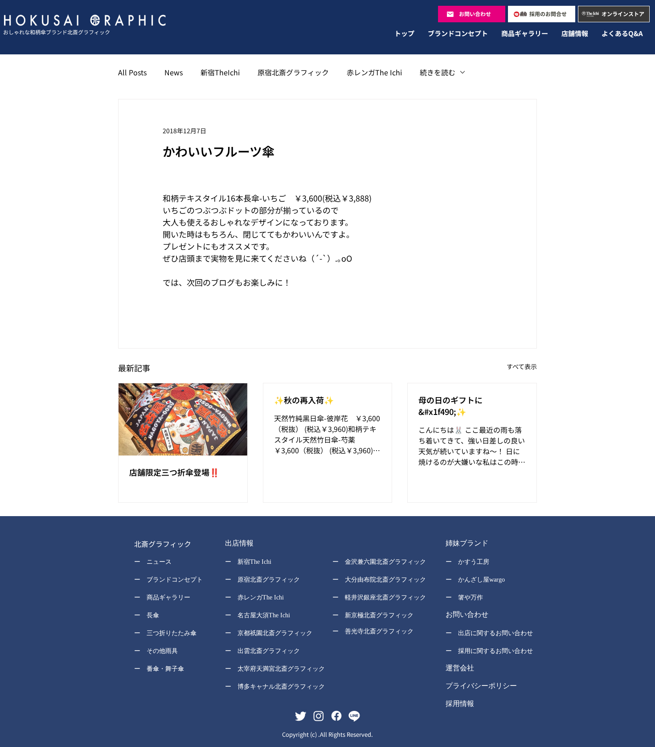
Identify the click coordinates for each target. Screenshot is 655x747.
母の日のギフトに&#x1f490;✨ (450, 405)
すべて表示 (522, 366)
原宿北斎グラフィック (293, 72)
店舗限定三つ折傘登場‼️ (174, 472)
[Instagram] (318, 715)
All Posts (132, 72)
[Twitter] (300, 715)
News (173, 72)
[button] (269, 544)
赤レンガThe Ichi (374, 72)
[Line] (354, 715)
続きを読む (437, 72)
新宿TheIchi (220, 72)
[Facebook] (336, 715)
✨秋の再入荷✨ (304, 400)
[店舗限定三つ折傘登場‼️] (183, 419)
